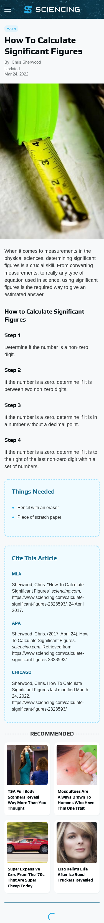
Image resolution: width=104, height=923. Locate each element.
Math (11, 28)
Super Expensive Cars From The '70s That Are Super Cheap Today (26, 877)
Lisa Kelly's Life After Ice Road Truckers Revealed (75, 875)
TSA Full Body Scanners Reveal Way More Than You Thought (27, 799)
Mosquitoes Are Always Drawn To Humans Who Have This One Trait (76, 799)
